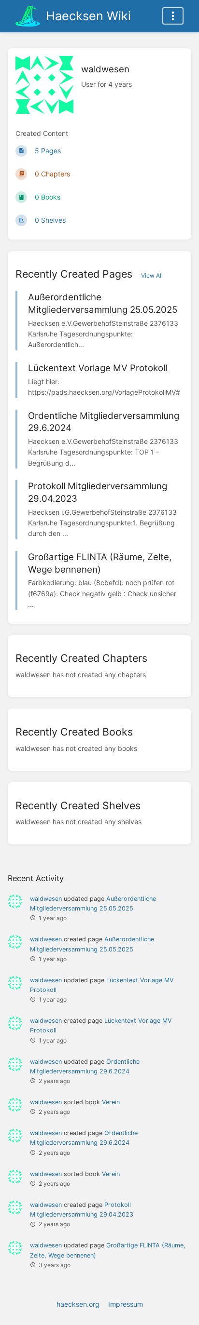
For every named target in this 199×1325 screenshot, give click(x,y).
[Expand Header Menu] (173, 16)
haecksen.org (78, 1304)
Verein (111, 1102)
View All (152, 275)
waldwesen (46, 898)
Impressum (125, 1304)
